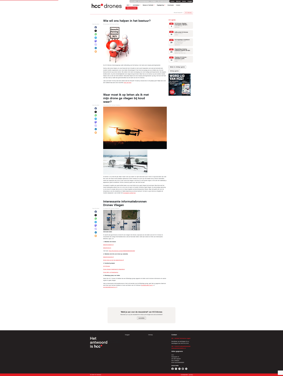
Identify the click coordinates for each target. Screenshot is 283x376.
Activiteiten (136, 5)
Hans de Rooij (127, 82)
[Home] (108, 6)
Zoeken (184, 1)
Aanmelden (141, 318)
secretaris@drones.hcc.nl (110, 287)
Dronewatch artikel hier (129, 193)
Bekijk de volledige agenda (177, 67)
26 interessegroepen (143, 1)
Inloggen (189, 1)
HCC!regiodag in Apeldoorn (182, 39)
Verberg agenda (174, 71)
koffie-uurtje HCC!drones (181, 32)
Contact (172, 1)
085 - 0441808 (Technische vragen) (180, 338)
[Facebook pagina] (172, 369)
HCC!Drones (106, 266)
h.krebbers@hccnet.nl (147, 285)
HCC (128, 5)
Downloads (171, 5)
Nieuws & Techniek (148, 5)
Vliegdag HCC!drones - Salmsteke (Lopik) (181, 58)
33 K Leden (133, 1)
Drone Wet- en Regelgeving (110, 272)
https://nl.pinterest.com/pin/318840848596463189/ (122, 251)
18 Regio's (153, 1)
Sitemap (150, 334)
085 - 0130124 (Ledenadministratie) (180, 346)
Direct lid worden (131, 8)
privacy (191, 374)
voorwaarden (184, 374)
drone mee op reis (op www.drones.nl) (113, 260)
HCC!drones (188, 12)
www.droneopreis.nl (108, 257)
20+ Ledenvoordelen (163, 1)
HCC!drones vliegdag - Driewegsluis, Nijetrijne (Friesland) (181, 25)
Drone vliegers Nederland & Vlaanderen (114, 269)
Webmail (178, 1)
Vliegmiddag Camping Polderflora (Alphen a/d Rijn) (182, 49)
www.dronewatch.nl (108, 244)
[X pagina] (176, 369)
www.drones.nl (107, 248)
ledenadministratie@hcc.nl (178, 348)
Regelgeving (160, 5)
